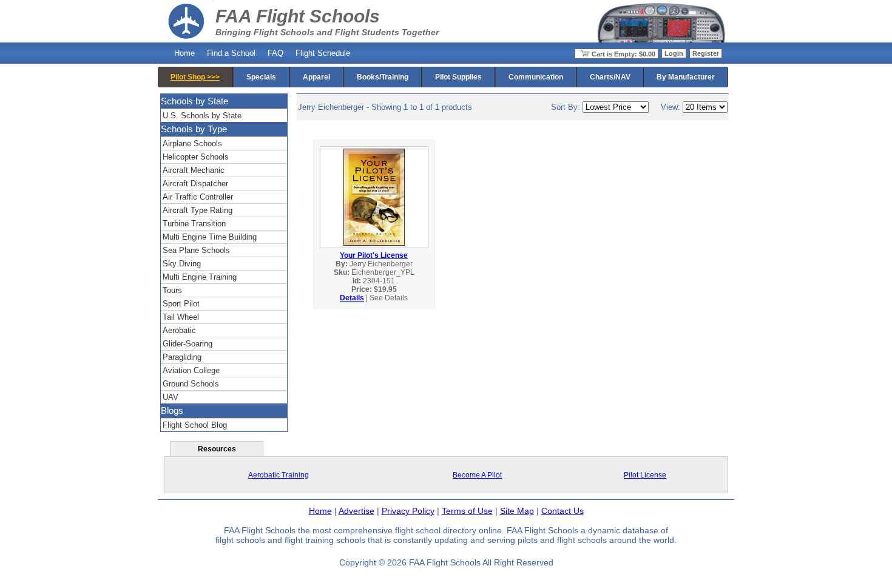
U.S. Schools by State (202, 115)
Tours (172, 290)
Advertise (356, 511)
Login (673, 53)
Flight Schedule (323, 53)
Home (184, 53)
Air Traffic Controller (198, 196)
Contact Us (562, 511)
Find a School (231, 53)
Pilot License (645, 475)
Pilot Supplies (458, 77)
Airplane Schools (192, 143)
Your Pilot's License (374, 255)
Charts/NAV (610, 77)
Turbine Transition (194, 223)
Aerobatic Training (278, 475)
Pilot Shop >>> (195, 77)
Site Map (517, 511)
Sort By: (567, 107)
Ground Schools (191, 383)
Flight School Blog (195, 425)
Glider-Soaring (187, 343)
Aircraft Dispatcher (195, 183)
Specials (261, 77)
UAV (170, 397)
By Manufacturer (686, 77)
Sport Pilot (181, 303)
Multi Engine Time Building (210, 236)
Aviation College (191, 370)
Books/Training (382, 77)
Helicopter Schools (196, 156)
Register (705, 53)
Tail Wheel (181, 317)
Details (352, 298)
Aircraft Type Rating (197, 210)
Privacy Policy (408, 511)
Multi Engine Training (200, 277)
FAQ (275, 53)
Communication (536, 77)
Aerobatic (179, 330)
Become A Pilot (477, 475)
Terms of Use (467, 511)
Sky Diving (182, 263)
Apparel (316, 77)
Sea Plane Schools (196, 250)
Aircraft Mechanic (194, 170)
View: (672, 107)
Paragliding (182, 357)
